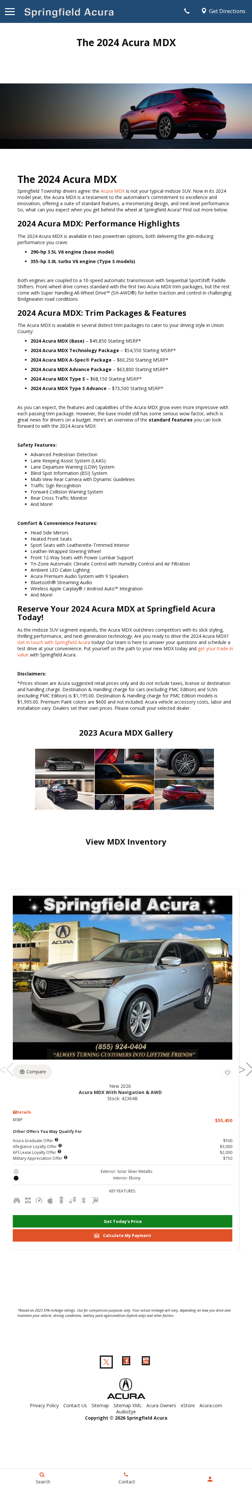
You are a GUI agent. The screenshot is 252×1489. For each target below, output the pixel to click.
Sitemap (100, 1405)
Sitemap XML (128, 1405)
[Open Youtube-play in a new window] (145, 1362)
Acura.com (211, 1405)
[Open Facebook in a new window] (126, 1362)
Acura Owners (161, 1405)
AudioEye (126, 1411)
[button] (122, 1221)
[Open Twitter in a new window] (106, 1362)
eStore (188, 1405)
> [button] (244, 1069)
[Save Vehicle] (227, 1073)
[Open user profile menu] (210, 1479)
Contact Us (75, 1405)
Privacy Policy (44, 1405)
